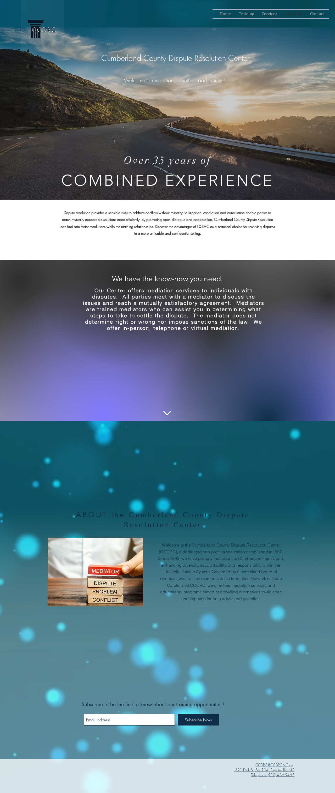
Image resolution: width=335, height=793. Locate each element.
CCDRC (44, 30)
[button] (269, 14)
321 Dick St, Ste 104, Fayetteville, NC (264, 769)
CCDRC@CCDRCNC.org (274, 764)
